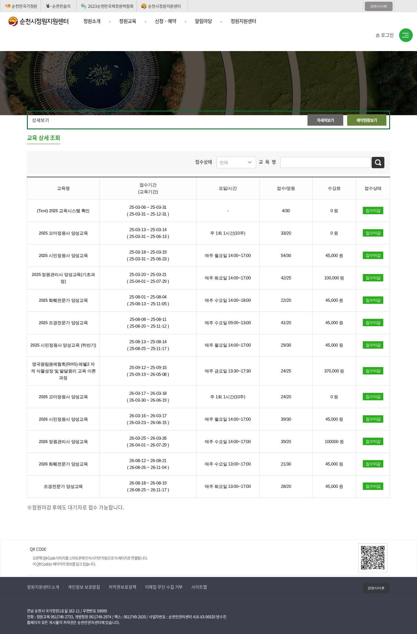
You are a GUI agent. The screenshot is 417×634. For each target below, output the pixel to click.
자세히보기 (325, 120)
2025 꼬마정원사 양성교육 (63, 233)
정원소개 (91, 20)
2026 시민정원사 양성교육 (63, 419)
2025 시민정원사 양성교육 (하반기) (63, 345)
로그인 (387, 34)
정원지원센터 (243, 20)
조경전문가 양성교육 (63, 486)
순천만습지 (61, 6)
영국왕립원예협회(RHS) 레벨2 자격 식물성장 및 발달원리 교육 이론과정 (63, 371)
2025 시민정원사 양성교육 (63, 255)
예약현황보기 (367, 120)
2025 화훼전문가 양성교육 (63, 300)
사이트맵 (406, 35)
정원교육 (127, 20)
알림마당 (203, 20)
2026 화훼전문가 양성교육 (63, 464)
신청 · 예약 (165, 20)
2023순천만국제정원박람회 (111, 6)
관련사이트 (378, 6)
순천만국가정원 (24, 6)
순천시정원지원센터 (164, 6)
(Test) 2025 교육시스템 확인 (63, 210)
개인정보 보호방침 (84, 587)
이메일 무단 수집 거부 (164, 587)
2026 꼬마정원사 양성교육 (63, 396)
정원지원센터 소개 (43, 587)
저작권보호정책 (122, 587)
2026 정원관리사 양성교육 (63, 441)
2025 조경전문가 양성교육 (63, 322)
